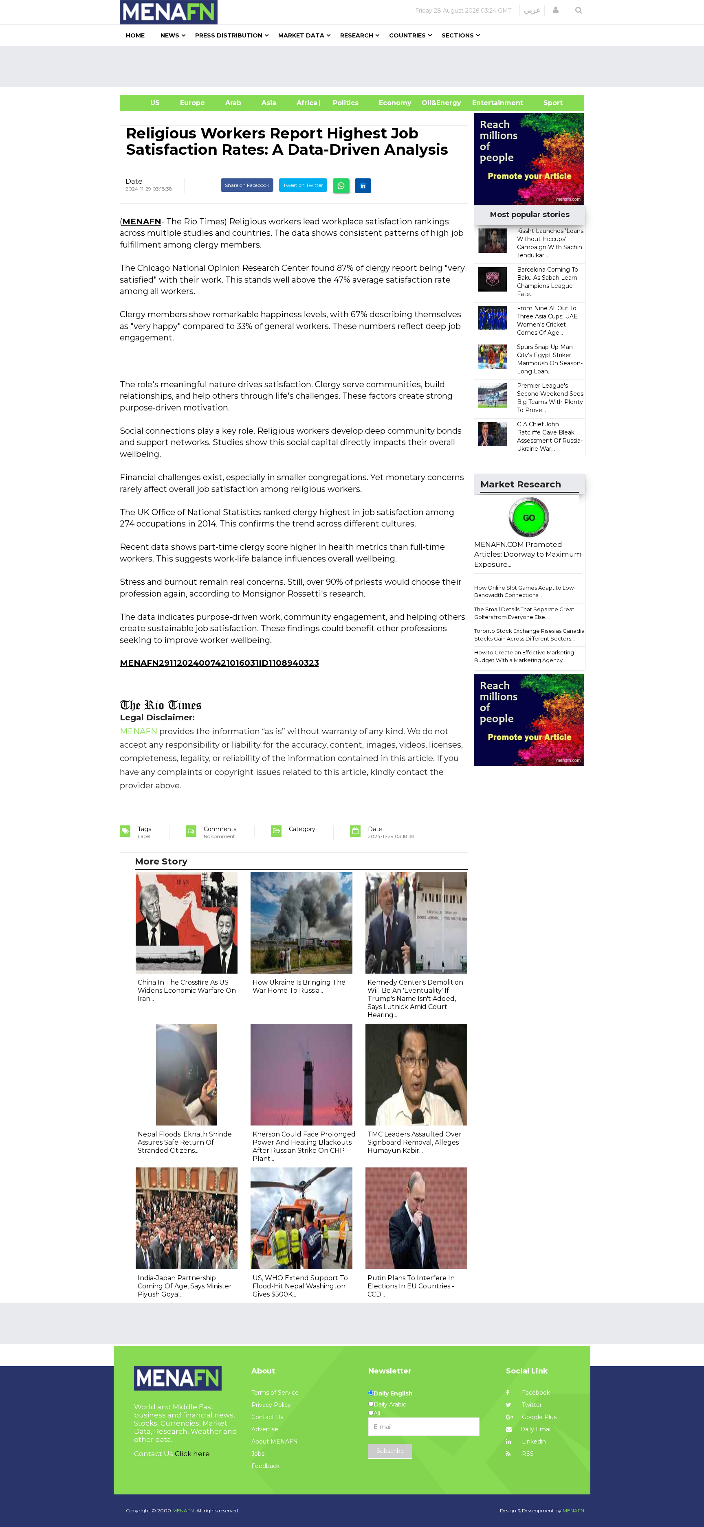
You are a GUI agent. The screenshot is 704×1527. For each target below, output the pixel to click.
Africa (306, 103)
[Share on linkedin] (363, 185)
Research (356, 35)
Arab (233, 103)
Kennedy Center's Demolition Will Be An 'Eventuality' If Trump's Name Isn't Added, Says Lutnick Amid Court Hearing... (415, 999)
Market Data (301, 35)
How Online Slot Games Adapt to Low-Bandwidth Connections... (525, 591)
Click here (192, 1454)
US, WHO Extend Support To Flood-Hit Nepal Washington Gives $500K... (300, 1286)
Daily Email (536, 1429)
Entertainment (485, 103)
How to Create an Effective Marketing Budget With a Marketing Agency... (524, 656)
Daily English (393, 1393)
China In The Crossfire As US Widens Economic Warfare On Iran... (187, 991)
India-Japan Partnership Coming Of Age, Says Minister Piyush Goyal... (185, 1286)
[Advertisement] (355, 66)
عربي (532, 10)
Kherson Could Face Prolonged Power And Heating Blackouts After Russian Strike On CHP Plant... (304, 1146)
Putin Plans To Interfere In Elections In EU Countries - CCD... (411, 1286)
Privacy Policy (271, 1405)
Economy (395, 103)
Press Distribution (228, 35)
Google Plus (538, 1417)
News (170, 35)
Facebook (535, 1392)
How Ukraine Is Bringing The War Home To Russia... (299, 986)
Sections (458, 35)
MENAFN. (183, 1510)
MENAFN (141, 221)
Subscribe (390, 1451)
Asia (268, 103)
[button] (556, 10)
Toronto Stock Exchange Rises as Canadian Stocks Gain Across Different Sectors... (531, 634)
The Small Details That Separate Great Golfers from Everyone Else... (524, 613)
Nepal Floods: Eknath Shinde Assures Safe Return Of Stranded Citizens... (185, 1142)
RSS (527, 1453)
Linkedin (533, 1441)
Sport (548, 103)
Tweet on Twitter (303, 185)
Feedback (265, 1466)
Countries (407, 35)
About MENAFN (274, 1441)
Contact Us (267, 1417)
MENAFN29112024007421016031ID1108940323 (219, 663)
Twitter (531, 1405)
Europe (192, 103)
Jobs (257, 1453)
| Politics (344, 103)
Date (134, 181)
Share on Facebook (247, 185)
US (145, 103)
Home (135, 35)
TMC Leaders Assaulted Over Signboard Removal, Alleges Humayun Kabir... (414, 1142)
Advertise (264, 1429)
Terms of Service (275, 1392)
